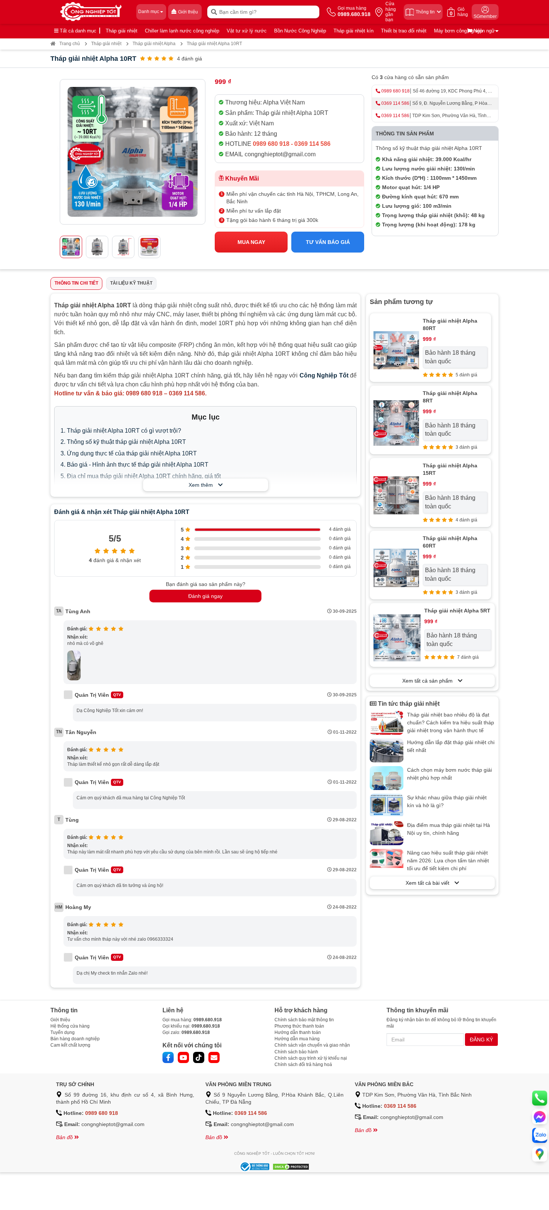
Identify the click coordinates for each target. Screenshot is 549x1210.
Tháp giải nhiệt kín (353, 31)
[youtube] (183, 1057)
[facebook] (168, 1057)
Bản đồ (65, 1137)
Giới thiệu (60, 1019)
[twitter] (198, 1057)
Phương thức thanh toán (299, 1026)
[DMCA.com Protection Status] (290, 1166)
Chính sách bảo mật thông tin (304, 1019)
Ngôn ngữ (483, 31)
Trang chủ (69, 43)
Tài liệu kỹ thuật (131, 283)
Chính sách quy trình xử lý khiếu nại (310, 1058)
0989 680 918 (395, 91)
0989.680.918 (207, 1019)
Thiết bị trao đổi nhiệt (404, 31)
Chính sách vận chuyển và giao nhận (312, 1045)
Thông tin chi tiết (76, 283)
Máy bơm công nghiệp (458, 31)
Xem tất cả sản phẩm (430, 681)
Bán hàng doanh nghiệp (75, 1038)
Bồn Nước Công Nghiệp (300, 31)
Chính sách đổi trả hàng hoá (303, 1064)
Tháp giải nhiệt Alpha (154, 43)
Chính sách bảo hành (296, 1051)
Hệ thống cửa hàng (70, 1026)
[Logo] (91, 12)
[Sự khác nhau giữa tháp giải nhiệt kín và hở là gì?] (386, 806)
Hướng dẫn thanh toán (297, 1032)
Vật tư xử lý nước (247, 31)
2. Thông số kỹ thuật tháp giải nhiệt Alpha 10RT (123, 442)
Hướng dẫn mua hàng (297, 1038)
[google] (214, 1057)
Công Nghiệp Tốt (324, 375)
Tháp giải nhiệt (121, 31)
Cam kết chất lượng (70, 1045)
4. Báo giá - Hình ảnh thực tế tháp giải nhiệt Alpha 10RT (134, 464)
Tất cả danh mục (77, 31)
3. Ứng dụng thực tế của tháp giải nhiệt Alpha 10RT (129, 453)
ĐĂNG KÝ (481, 1040)
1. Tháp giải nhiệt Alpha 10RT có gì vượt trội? (121, 430)
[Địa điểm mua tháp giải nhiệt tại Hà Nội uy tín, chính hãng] (386, 833)
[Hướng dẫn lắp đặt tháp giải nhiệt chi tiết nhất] (386, 750)
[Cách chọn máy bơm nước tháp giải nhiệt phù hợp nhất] (386, 778)
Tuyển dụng (62, 1032)
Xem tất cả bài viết (430, 883)
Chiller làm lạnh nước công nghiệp (182, 31)
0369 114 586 (395, 103)
